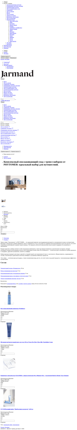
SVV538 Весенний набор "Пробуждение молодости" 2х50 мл (17, 409)
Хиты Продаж (7, 46)
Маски (8, 13)
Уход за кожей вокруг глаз (13, 8)
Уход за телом (10, 14)
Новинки (6, 48)
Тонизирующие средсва (13, 7)
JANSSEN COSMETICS (16, 27)
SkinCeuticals (13, 33)
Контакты (9, 44)
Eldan (11, 22)
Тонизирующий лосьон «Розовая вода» (11, 268)
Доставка (9, 42)
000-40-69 (5, 100)
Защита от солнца (11, 15)
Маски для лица (8, 92)
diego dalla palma (14, 21)
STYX (11, 38)
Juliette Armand (13, 29)
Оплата (5, 52)
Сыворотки (9, 10)
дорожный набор (8, 424)
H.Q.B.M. (12, 23)
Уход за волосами (11, 18)
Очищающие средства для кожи (15, 6)
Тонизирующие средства (10, 87)
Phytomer (12, 31)
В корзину (3, 233)
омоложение (16, 424)
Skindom (12, 37)
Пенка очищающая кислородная (9, 271)
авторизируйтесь (11, 283)
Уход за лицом (10, 11)
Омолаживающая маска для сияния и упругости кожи (14, 276)
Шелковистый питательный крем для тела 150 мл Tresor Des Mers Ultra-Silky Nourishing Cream (27, 342)
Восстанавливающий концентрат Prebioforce (13, 308)
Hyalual (11, 26)
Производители (11, 19)
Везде (5, 81)
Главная (6, 156)
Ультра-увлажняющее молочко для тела (11, 278)
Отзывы (6, 239)
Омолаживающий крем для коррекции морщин (13, 273)
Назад (5, 2)
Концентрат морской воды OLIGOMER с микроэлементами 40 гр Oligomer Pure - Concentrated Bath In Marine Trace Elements (35, 375)
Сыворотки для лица (9, 84)
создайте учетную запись (24, 283)
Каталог (5, 125)
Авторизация (10, 66)
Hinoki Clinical (13, 25)
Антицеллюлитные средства (14, 4)
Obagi (11, 36)
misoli (11, 30)
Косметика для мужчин (13, 17)
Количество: (4, 227)
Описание (6, 238)
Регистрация (10, 68)
